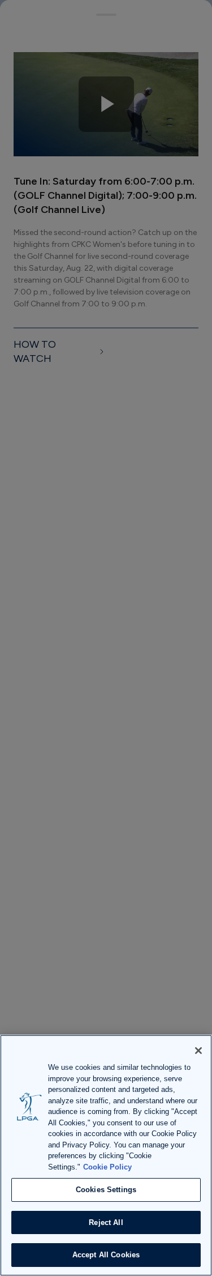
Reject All (106, 1222)
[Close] (198, 1050)
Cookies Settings (106, 1189)
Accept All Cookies (106, 1255)
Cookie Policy (107, 1167)
